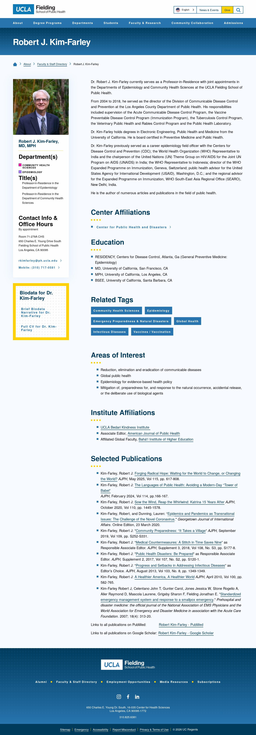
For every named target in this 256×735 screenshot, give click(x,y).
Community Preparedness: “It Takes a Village (171, 530)
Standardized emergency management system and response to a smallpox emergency (171, 596)
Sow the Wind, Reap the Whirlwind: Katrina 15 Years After (179, 501)
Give (227, 10)
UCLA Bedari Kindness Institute (125, 427)
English (185, 9)
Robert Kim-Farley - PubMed (181, 624)
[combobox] (185, 9)
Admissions (233, 23)
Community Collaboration (193, 23)
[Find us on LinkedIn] (137, 696)
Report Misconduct (124, 730)
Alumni (41, 682)
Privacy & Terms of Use (154, 730)
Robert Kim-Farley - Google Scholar (186, 632)
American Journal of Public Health (154, 433)
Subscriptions (209, 682)
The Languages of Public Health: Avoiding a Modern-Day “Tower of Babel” (169, 487)
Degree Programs (47, 23)
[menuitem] (18, 23)
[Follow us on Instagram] (119, 696)
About (18, 23)
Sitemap (65, 730)
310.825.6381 (128, 717)
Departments (82, 23)
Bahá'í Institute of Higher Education (166, 439)
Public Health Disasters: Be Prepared (164, 553)
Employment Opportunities (128, 682)
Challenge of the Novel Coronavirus (147, 519)
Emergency (82, 730)
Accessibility (100, 730)
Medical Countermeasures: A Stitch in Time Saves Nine (179, 542)
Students (111, 23)
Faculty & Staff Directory (52, 64)
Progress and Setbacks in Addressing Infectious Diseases (180, 565)
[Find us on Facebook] (128, 696)
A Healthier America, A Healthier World (165, 576)
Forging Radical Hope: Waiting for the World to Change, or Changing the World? (170, 476)
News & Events (209, 10)
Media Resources (174, 682)
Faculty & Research (145, 23)
